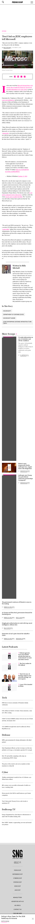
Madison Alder (25, 471)
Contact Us (17, 909)
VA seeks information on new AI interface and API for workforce (25, 339)
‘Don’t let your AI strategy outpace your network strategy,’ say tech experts (24, 676)
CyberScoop (17, 878)
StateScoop (17, 882)
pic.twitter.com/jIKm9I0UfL (12, 171)
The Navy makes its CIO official (24, 664)
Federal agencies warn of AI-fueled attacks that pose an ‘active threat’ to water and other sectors (25, 656)
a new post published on (8, 100)
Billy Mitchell (7, 47)
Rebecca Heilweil (9, 607)
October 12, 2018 (22, 176)
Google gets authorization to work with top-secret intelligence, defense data (17, 624)
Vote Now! (5, 921)
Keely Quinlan (20, 617)
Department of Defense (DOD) (13, 314)
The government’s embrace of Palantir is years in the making (16, 603)
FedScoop (17, 870)
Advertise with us (17, 901)
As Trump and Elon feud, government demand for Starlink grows (17, 613)
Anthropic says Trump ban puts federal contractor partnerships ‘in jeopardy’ (25, 477)
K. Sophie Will (24, 355)
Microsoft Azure (9, 318)
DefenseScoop (17, 874)
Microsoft (7, 311)
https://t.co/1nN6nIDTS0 (22, 169)
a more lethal (5, 229)
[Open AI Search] (5, 2)
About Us (17, 862)
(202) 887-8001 (17, 913)
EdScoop (17, 886)
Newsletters (17, 897)
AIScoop (17, 890)
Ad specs (17, 905)
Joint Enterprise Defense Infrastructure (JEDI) (17, 322)
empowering (5, 133)
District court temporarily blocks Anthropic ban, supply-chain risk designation (25, 466)
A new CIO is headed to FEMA (25, 685)
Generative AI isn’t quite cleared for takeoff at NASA (15, 634)
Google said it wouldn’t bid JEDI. (14, 197)
